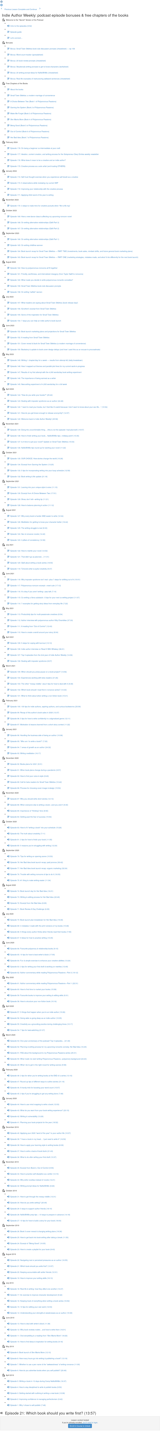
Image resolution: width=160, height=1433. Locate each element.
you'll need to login (90, 1422)
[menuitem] (1, 6)
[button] (1, 2)
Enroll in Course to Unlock (80, 1426)
